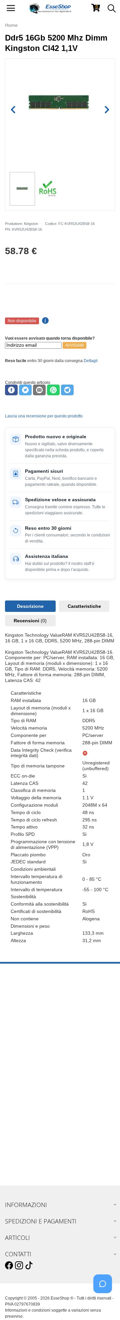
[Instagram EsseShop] (19, 1265)
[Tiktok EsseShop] (29, 1265)
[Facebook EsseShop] (9, 1265)
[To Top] (104, 1304)
